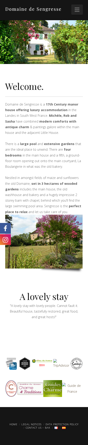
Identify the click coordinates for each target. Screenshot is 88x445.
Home (13, 424)
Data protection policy (62, 424)
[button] (77, 9)
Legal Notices (31, 424)
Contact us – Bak (38, 427)
